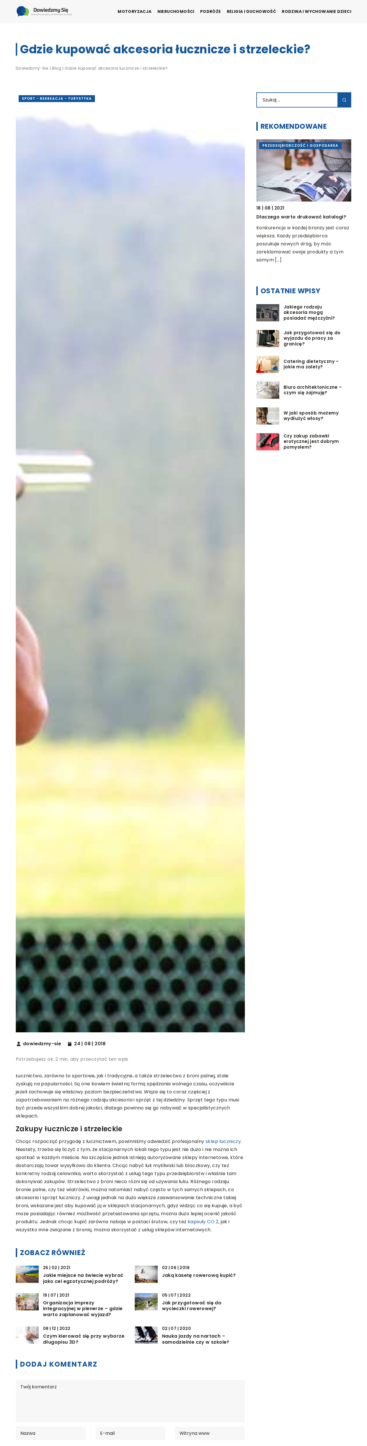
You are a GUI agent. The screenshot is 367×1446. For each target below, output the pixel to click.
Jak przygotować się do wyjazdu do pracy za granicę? (312, 338)
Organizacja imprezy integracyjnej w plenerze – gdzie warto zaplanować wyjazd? (83, 1309)
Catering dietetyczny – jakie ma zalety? (311, 364)
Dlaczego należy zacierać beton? (299, 217)
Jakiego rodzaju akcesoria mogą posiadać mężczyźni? (309, 312)
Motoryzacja (134, 11)
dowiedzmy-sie (42, 1043)
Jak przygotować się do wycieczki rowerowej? (192, 1306)
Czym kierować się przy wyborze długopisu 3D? (83, 1339)
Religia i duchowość (251, 11)
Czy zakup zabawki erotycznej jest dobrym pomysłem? (311, 441)
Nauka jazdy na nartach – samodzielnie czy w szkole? (195, 1339)
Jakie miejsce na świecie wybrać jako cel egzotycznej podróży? (83, 1279)
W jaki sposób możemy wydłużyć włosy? (311, 415)
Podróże (210, 11)
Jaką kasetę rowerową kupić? (199, 1276)
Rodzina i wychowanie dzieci (316, 11)
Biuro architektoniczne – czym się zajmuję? (313, 390)
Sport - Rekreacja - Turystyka (57, 98)
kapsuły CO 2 (203, 1221)
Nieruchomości (175, 11)
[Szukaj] (344, 100)
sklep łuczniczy (223, 1141)
